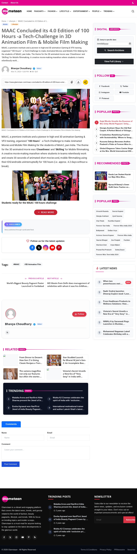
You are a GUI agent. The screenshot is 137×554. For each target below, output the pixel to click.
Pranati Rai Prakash (103, 250)
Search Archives (114, 50)
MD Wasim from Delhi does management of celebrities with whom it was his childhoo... (68, 284)
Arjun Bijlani (115, 245)
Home (29, 11)
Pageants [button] (39, 11)
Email (49, 433)
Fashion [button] (51, 11)
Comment (6, 444)
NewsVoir (131, 550)
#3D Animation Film (33, 264)
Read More (45, 212)
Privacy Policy (105, 550)
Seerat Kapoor (117, 211)
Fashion (127, 240)
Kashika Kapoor (114, 221)
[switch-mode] (133, 3)
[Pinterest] (59, 247)
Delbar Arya (112, 231)
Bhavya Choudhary (18, 324)
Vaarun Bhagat (101, 240)
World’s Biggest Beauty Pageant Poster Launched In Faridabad (25, 284)
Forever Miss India (125, 235)
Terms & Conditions (89, 550)
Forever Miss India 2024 (123, 226)
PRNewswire (119, 550)
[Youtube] (52, 247)
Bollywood (100, 231)
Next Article (53, 278)
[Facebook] (32, 247)
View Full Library (114, 61)
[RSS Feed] (7, 332)
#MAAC (16, 264)
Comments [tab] (11, 424)
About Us (14, 3)
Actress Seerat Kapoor (105, 235)
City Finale (100, 221)
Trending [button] (108, 11)
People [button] (95, 11)
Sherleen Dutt (101, 245)
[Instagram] (45, 247)
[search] (132, 11)
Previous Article (36, 278)
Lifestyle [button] (64, 11)
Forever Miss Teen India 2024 (107, 255)
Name (4, 433)
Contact (5, 3)
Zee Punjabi (115, 240)
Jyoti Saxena (117, 216)
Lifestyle (12, 21)
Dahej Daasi (119, 250)
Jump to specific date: (107, 40)
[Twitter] (39, 247)
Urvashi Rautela (102, 211)
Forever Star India (103, 226)
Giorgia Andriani (102, 216)
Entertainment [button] (80, 11)
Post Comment (10, 464)
